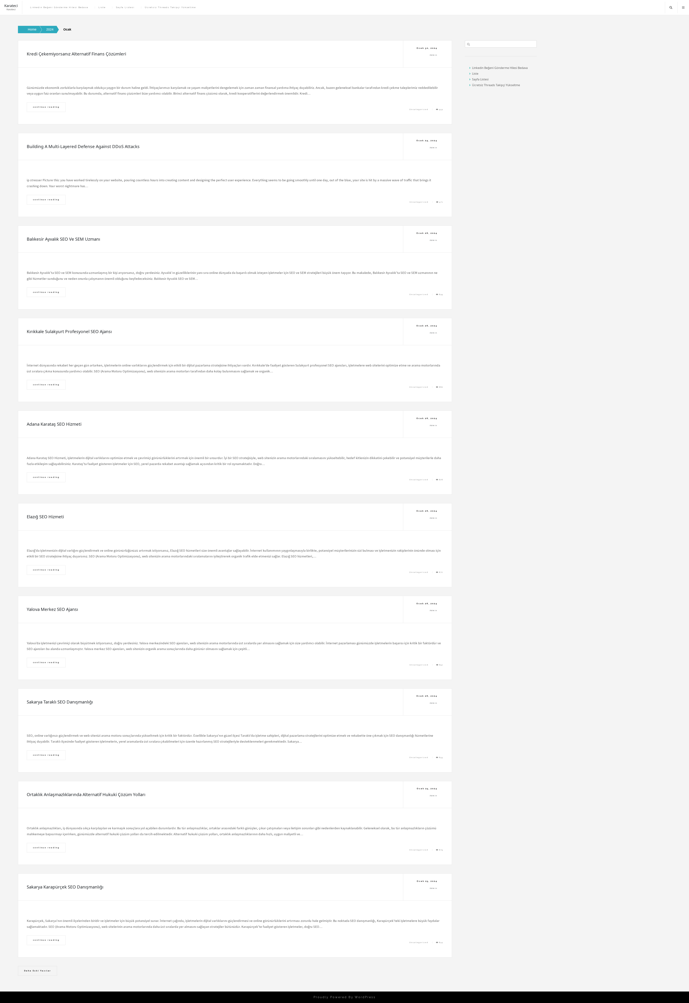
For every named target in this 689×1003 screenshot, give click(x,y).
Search (671, 7)
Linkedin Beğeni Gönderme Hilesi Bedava (59, 7)
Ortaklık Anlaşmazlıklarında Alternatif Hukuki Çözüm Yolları (86, 794)
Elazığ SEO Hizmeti (45, 517)
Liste (102, 7)
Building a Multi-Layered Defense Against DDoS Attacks (83, 146)
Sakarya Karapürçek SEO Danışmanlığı (65, 887)
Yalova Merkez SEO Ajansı (52, 609)
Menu (683, 7)
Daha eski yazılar (37, 970)
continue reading (46, 107)
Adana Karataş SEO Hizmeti (54, 424)
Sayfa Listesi (125, 7)
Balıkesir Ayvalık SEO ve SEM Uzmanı (63, 239)
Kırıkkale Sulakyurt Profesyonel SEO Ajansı (69, 331)
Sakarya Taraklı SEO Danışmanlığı (60, 702)
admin (433, 55)
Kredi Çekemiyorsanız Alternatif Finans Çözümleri (76, 54)
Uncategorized (418, 109)
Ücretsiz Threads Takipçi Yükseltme (170, 7)
